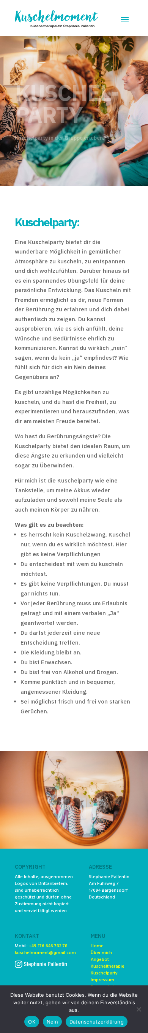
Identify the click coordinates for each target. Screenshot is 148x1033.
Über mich (101, 953)
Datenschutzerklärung (96, 1022)
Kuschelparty (104, 973)
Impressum (102, 980)
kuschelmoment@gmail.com (45, 953)
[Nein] (138, 1009)
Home (97, 946)
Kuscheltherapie (107, 966)
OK (31, 1022)
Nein (52, 1022)
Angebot (100, 959)
